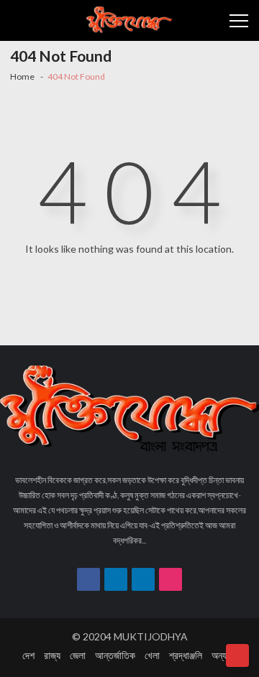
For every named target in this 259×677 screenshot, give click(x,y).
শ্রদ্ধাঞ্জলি (185, 655)
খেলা (152, 655)
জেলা (78, 655)
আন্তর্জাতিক (115, 655)
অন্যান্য (224, 655)
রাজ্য (52, 655)
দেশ (28, 655)
